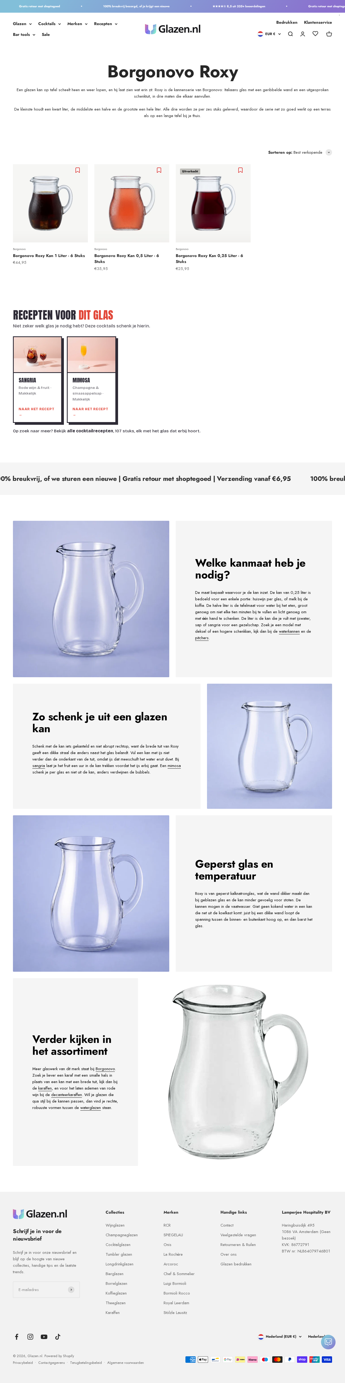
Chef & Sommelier (179, 1274)
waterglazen (90, 1108)
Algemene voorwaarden (125, 1362)
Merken (74, 24)
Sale (46, 34)
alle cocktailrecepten (90, 431)
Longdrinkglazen (119, 1264)
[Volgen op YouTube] (44, 1336)
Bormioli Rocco (177, 1293)
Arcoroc (171, 1264)
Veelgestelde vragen (238, 1235)
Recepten (103, 24)
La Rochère (173, 1254)
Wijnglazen (115, 1225)
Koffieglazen (116, 1293)
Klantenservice (318, 22)
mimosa (174, 766)
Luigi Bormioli (175, 1283)
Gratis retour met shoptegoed (21, 6)
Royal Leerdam (176, 1303)
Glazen (19, 24)
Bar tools (21, 34)
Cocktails (47, 24)
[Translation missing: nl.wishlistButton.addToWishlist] (78, 170)
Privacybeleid (23, 1362)
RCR (167, 1225)
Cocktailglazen (118, 1245)
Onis (167, 1245)
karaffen (45, 1088)
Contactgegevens (51, 1362)
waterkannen (289, 631)
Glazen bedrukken (235, 1264)
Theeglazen (116, 1303)
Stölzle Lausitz (175, 1313)
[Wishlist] (315, 34)
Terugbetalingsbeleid (86, 1362)
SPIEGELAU (173, 1235)
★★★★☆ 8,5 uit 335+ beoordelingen (221, 6)
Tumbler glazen (119, 1254)
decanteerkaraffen (66, 1095)
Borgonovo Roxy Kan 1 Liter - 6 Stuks (49, 256)
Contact (226, 1225)
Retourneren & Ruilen (238, 1245)
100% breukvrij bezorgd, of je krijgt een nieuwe (118, 6)
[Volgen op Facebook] (16, 1336)
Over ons (228, 1254)
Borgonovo (19, 249)
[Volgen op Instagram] (30, 1336)
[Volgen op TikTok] (57, 1336)
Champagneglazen (122, 1235)
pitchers (202, 638)
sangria (38, 766)
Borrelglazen (116, 1283)
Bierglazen (114, 1274)
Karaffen (113, 1313)
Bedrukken (287, 22)
